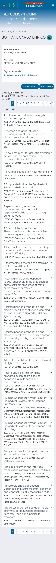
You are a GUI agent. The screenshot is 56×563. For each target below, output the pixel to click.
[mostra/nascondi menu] (53, 4)
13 (49, 103)
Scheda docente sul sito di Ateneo (20, 75)
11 (42, 103)
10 (38, 103)
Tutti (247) (46, 86)
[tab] (7, 109)
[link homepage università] (35, 5)
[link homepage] (9, 5)
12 (45, 103)
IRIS (3, 31)
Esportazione (29, 86)
